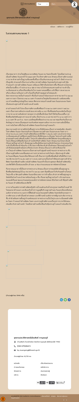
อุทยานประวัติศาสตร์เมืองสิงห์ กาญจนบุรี (23, 17)
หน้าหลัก (17, 363)
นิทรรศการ (17, 371)
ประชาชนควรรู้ (45, 371)
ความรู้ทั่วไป (69, 27)
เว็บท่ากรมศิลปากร (29, 4)
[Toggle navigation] (74, 13)
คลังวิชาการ (60, 27)
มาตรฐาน (53, 396)
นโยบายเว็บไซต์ (46, 396)
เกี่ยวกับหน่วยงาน (47, 363)
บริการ (16, 375)
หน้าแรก (52, 27)
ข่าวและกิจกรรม (19, 367)
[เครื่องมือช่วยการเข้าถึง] (3, 399)
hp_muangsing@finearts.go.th (28, 350)
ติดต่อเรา (44, 375)
